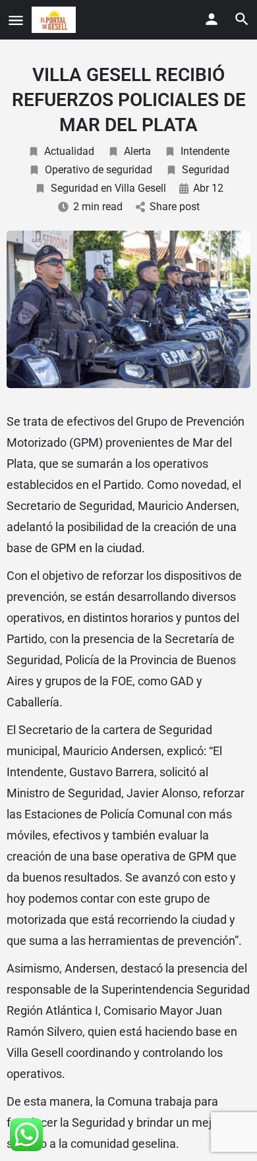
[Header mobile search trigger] (241, 19)
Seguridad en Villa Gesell (108, 188)
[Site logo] (55, 20)
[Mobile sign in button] (211, 19)
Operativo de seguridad (98, 169)
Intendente (205, 151)
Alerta (137, 151)
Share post (175, 206)
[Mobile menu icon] (16, 20)
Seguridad (205, 169)
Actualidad (69, 151)
